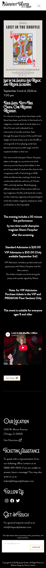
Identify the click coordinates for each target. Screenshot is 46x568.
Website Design (16, 565)
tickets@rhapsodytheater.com (19, 481)
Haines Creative (29, 565)
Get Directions (11, 440)
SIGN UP (36, 547)
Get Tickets (10, 378)
